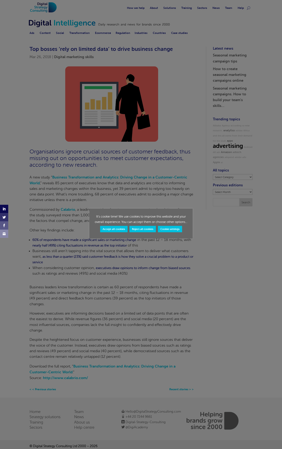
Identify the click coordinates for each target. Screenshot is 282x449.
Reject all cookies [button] (142, 228)
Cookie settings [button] (170, 228)
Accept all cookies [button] (114, 228)
